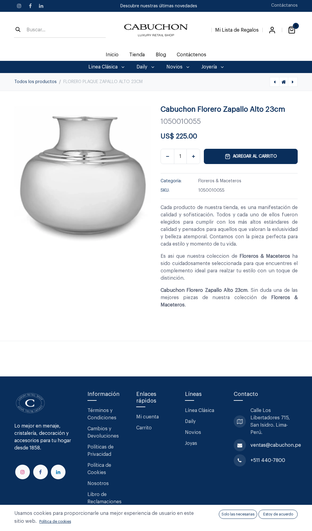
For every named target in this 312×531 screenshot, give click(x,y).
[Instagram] (19, 6)
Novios (193, 432)
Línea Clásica (199, 410)
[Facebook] (30, 6)
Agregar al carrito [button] (255, 156)
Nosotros (98, 483)
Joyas (191, 443)
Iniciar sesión (272, 30)
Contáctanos (284, 5)
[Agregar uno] (193, 156)
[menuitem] (112, 54)
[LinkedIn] (41, 6)
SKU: (165, 190)
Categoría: (171, 181)
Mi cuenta (147, 416)
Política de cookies (55, 521)
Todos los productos (35, 82)
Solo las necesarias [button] (238, 514)
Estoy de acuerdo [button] (278, 514)
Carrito (144, 427)
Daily (190, 421)
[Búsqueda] (18, 30)
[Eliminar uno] (167, 156)
